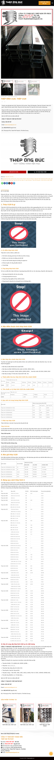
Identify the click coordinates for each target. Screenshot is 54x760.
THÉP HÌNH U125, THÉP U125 (9, 724)
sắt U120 (24, 178)
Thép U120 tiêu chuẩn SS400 (46, 180)
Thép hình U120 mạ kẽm (45, 178)
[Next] (50, 44)
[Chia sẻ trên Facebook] (4, 183)
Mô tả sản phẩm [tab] (5, 191)
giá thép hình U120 (6, 178)
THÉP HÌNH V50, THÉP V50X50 (45, 725)
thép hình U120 (37, 178)
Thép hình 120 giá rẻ (30, 178)
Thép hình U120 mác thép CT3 (19, 180)
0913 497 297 (10, 741)
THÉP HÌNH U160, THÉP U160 (27, 724)
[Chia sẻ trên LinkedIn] (14, 183)
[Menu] (52, 3)
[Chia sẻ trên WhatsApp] (2, 183)
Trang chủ (3, 96)
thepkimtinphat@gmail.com (10, 124)
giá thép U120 (13, 178)
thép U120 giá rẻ (29, 180)
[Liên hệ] (51, 753)
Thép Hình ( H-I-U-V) (12, 96)
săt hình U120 (19, 178)
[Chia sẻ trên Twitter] (7, 183)
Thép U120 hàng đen (36, 180)
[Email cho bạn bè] (9, 183)
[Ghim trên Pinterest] (12, 183)
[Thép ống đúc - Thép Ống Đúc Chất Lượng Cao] (12, 3)
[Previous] (4, 44)
